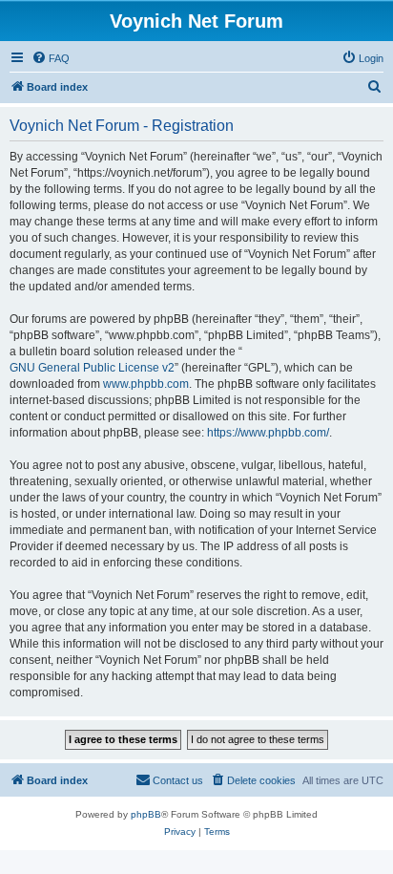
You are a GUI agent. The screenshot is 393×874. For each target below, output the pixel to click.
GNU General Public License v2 (92, 367)
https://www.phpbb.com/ (268, 432)
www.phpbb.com (146, 384)
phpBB (146, 814)
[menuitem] (50, 58)
